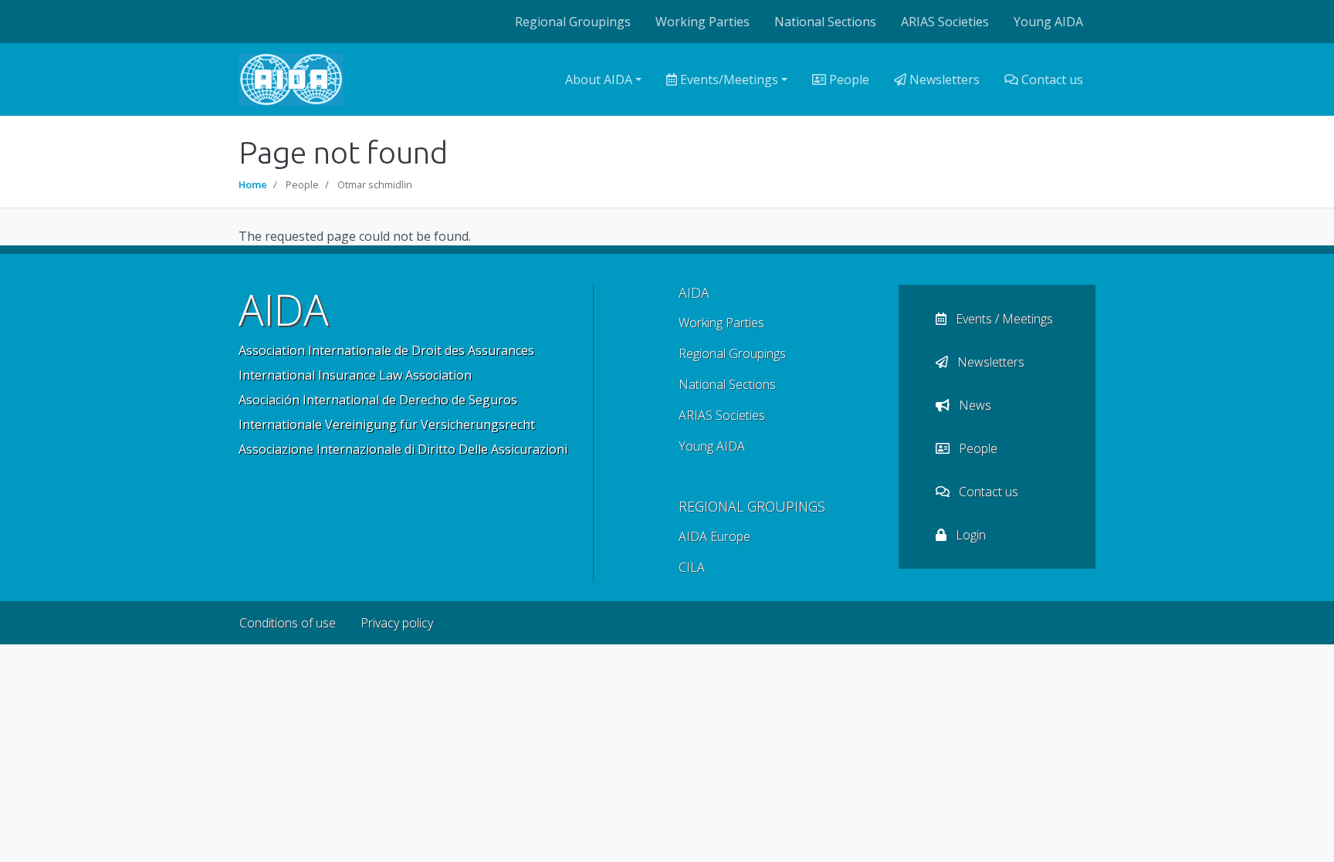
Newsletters (943, 79)
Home (253, 184)
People (847, 79)
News (973, 405)
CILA (692, 567)
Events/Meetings (727, 79)
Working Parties (702, 21)
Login (969, 534)
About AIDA (598, 79)
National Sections (825, 21)
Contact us (1050, 79)
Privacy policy (397, 622)
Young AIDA (1048, 21)
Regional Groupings (573, 21)
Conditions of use (287, 622)
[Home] (291, 79)
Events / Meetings (1003, 318)
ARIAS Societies (945, 21)
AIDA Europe (714, 536)
